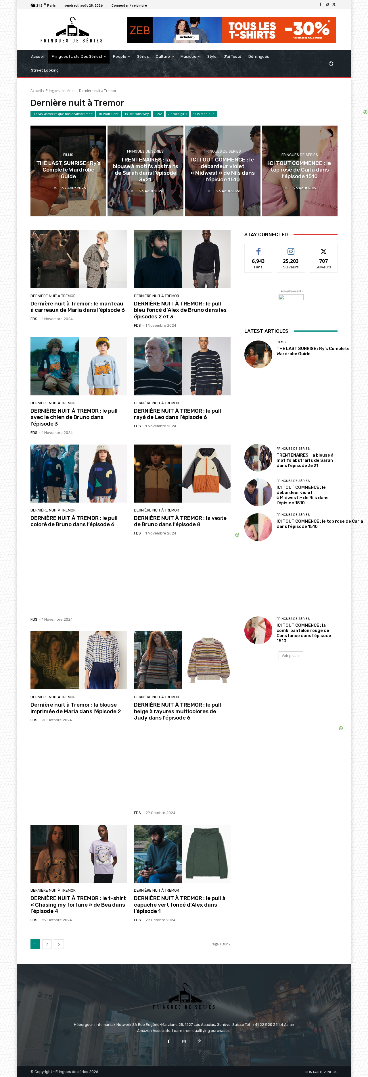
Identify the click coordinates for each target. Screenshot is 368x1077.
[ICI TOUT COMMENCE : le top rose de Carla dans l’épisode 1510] (300, 171)
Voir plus (289, 655)
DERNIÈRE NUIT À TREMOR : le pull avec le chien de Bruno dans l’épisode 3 (74, 417)
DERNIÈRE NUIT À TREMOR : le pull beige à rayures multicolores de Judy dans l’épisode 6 (177, 711)
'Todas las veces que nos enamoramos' (63, 113)
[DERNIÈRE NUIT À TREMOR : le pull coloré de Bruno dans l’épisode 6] (78, 474)
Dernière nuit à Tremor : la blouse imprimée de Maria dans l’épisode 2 (75, 708)
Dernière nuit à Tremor (53, 296)
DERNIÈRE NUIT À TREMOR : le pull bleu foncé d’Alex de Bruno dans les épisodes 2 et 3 (180, 310)
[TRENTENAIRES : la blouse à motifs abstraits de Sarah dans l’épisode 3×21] (145, 171)
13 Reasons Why (136, 113)
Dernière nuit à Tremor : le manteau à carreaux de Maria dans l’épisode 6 (77, 307)
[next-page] (59, 944)
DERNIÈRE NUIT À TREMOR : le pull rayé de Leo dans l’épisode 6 (177, 414)
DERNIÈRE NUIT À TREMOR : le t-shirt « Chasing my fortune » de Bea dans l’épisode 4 (78, 905)
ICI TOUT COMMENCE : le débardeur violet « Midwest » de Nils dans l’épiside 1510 (303, 495)
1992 (158, 113)
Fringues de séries (60, 90)
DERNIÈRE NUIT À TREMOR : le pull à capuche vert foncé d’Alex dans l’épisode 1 (179, 905)
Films (68, 155)
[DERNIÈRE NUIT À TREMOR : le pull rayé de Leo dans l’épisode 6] (182, 366)
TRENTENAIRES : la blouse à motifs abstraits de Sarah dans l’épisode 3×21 (305, 460)
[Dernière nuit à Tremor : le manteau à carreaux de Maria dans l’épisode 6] (78, 259)
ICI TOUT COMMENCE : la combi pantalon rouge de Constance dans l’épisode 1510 (304, 633)
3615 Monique (203, 113)
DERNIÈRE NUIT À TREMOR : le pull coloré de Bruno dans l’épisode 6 (74, 521)
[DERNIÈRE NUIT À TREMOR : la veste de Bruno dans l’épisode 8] (182, 474)
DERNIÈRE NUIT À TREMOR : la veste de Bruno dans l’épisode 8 (180, 521)
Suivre (291, 248)
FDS (33, 319)
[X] (334, 4)
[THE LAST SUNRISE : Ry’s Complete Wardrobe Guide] (68, 171)
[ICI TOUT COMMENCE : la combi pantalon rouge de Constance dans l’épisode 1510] (258, 630)
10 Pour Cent (108, 113)
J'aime (258, 248)
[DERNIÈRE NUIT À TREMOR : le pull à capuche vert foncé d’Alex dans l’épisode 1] (182, 854)
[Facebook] (320, 4)
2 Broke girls (177, 113)
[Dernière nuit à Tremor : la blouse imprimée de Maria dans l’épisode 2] (78, 660)
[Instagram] (327, 4)
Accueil (36, 90)
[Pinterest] (199, 1041)
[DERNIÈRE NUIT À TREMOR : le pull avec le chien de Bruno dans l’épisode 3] (78, 366)
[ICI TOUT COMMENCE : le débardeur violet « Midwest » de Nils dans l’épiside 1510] (222, 171)
